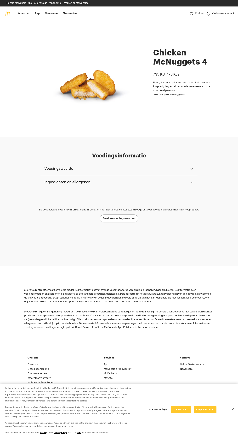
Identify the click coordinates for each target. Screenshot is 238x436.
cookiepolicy (60, 433)
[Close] (232, 409)
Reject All (181, 409)
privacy (43, 433)
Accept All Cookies (205, 409)
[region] (119, 410)
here (79, 433)
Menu (21, 13)
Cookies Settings (158, 409)
